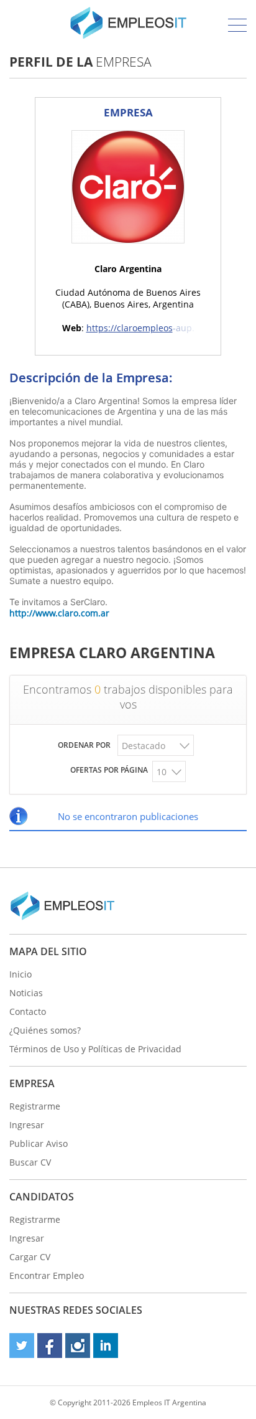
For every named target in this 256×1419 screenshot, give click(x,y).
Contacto (27, 1011)
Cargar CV (29, 1257)
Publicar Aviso (38, 1143)
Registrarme (34, 1106)
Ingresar (26, 1125)
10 (162, 772)
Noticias (26, 993)
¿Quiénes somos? (45, 1030)
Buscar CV (30, 1162)
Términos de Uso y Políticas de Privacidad (95, 1049)
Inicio (20, 974)
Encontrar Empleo (46, 1275)
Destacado (143, 746)
